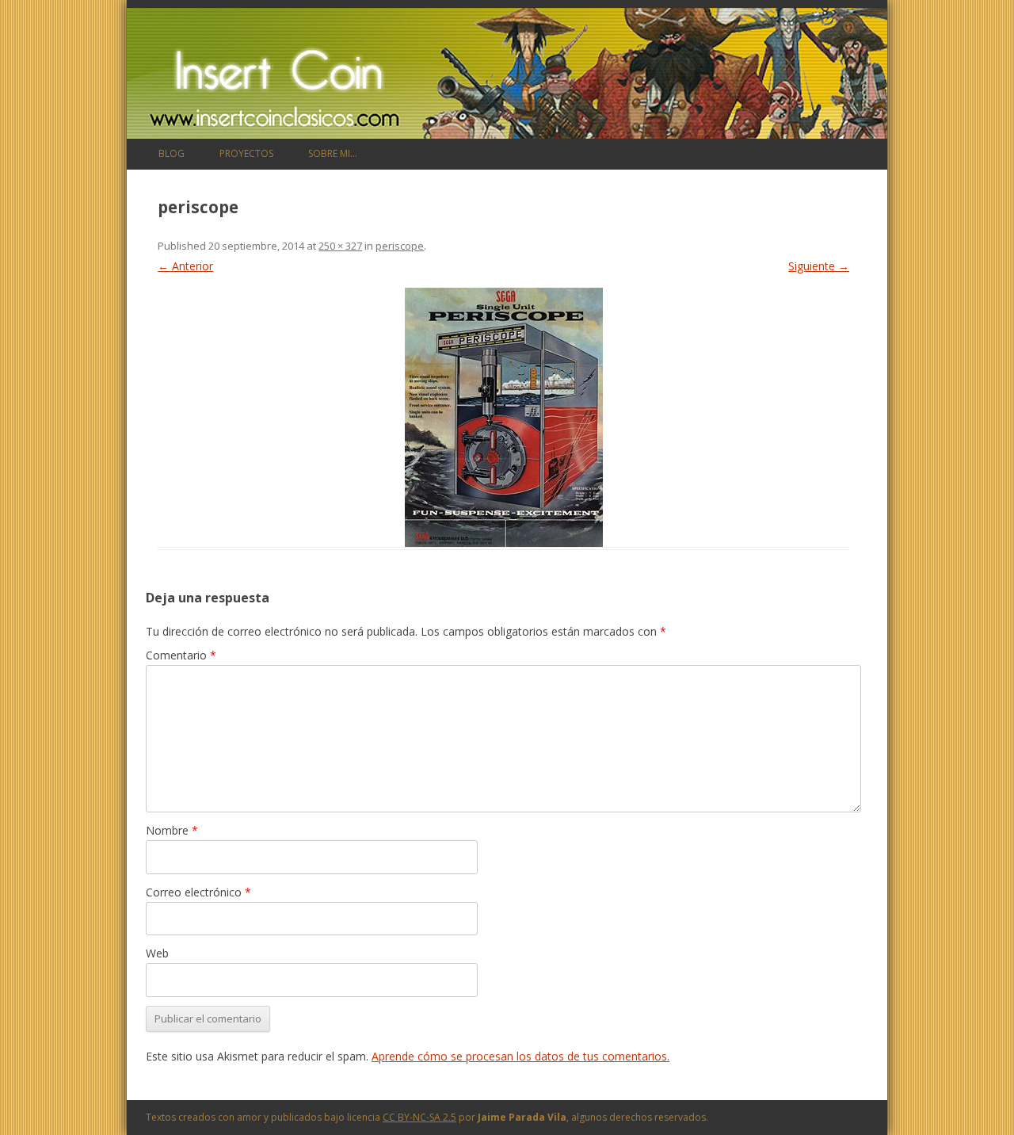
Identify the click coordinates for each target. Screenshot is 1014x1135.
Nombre (172, 830)
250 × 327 (340, 246)
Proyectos (246, 153)
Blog (171, 153)
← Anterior (185, 265)
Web (157, 953)
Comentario (181, 655)
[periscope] (503, 417)
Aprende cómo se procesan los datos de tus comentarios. (520, 1056)
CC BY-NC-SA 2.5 (419, 1117)
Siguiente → (818, 265)
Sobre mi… (332, 153)
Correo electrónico (198, 892)
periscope (399, 246)
